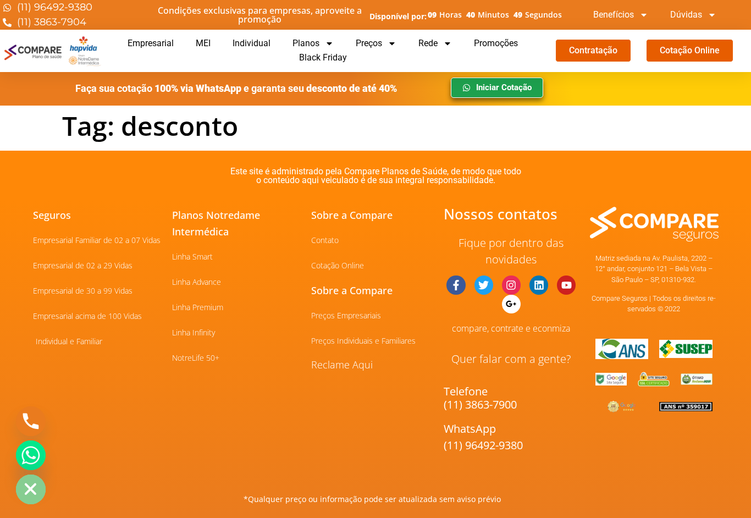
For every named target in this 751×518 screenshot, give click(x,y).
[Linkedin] (538, 284)
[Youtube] (566, 284)
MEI (203, 43)
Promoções (496, 43)
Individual (251, 43)
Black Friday (323, 57)
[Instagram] (511, 284)
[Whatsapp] (31, 455)
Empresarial (151, 43)
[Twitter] (483, 284)
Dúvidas (686, 14)
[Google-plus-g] (511, 304)
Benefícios (613, 14)
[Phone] (31, 421)
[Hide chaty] (31, 489)
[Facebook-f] (455, 284)
